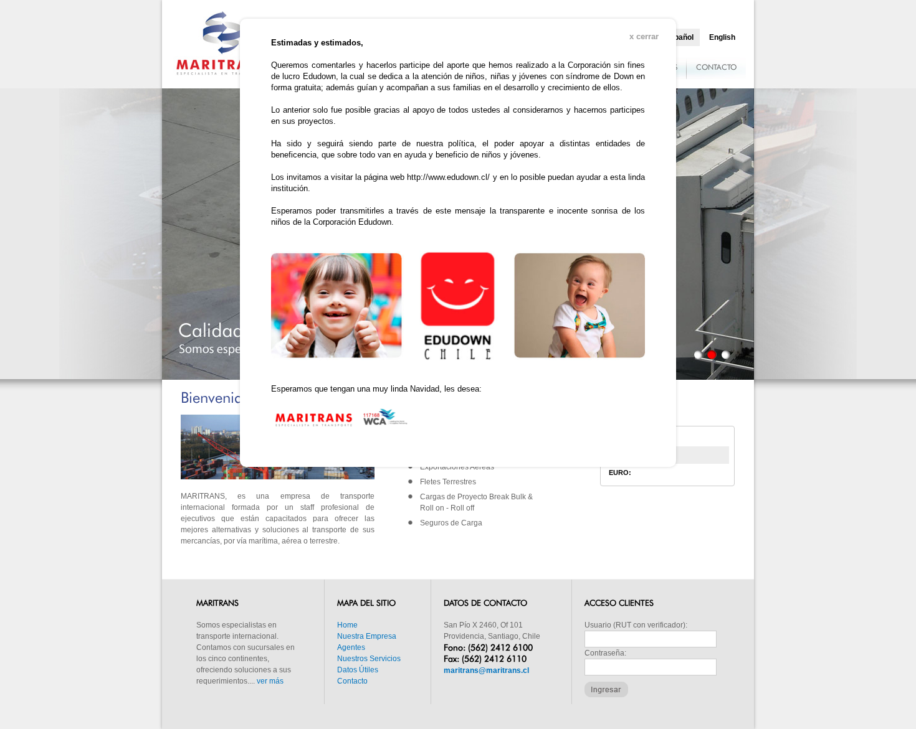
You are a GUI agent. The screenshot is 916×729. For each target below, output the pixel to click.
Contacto (352, 681)
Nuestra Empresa (366, 636)
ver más (270, 681)
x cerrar (644, 36)
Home (347, 625)
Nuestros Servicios (369, 658)
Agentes (351, 647)
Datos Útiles (357, 670)
